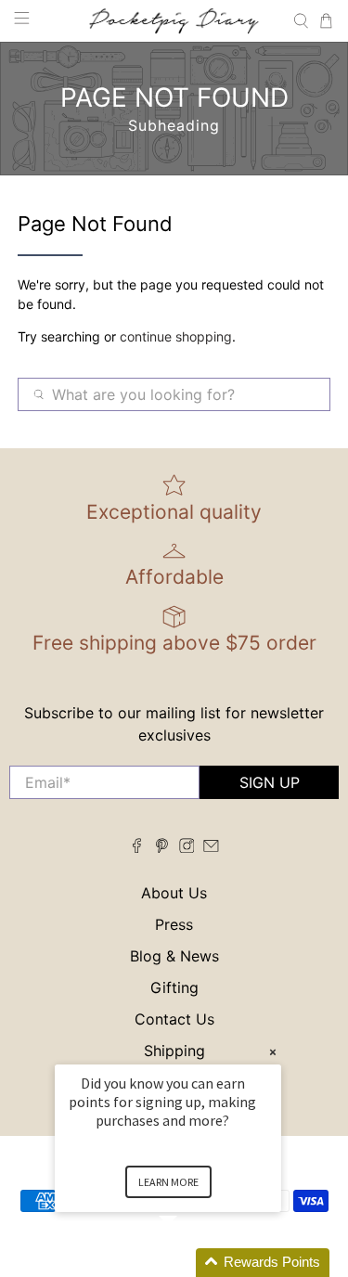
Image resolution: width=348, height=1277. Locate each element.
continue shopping (176, 336)
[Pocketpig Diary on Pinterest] (162, 847)
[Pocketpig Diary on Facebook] (137, 847)
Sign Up (269, 782)
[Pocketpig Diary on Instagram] (187, 847)
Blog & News (174, 956)
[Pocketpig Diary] (174, 20)
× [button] (273, 1052)
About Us (174, 893)
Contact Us (174, 1019)
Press (174, 924)
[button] (190, 1262)
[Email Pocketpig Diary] (211, 847)
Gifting (174, 987)
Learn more (168, 1182)
